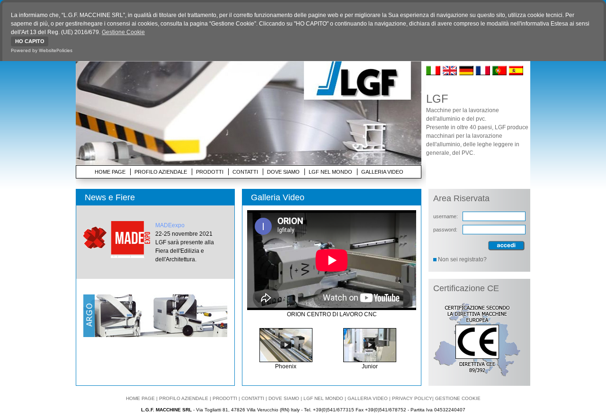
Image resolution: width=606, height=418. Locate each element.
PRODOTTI (209, 172)
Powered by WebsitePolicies (41, 50)
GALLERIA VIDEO (382, 172)
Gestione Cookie (123, 32)
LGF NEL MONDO (330, 172)
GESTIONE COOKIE (458, 398)
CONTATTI (245, 172)
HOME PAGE (110, 172)
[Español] (516, 73)
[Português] (500, 73)
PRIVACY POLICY (412, 398)
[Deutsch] (466, 73)
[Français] (483, 73)
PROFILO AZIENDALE (160, 172)
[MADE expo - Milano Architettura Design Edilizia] (119, 239)
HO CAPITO (30, 41)
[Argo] (155, 335)
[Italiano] (433, 73)
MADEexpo (170, 225)
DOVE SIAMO (283, 172)
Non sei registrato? (462, 259)
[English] (450, 73)
